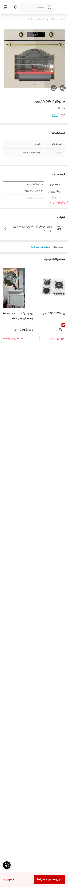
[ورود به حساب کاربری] (15, 7)
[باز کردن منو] (62, 7)
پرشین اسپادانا (58, 18)
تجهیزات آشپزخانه (36, 18)
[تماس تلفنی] (7, 865)
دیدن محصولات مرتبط (49, 879)
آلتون (55, 114)
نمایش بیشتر (60, 202)
